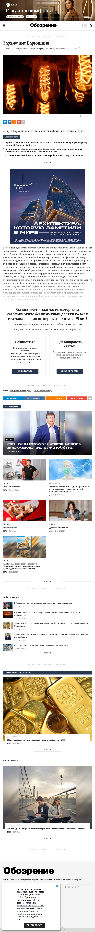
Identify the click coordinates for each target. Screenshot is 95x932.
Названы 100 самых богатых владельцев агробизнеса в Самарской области (44, 155)
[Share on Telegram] (5, 122)
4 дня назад (20, 648)
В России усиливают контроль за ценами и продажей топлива (43, 603)
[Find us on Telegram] (66, 887)
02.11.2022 (18, 743)
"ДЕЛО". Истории (36, 49)
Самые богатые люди (43, 391)
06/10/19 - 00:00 (21, 49)
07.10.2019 (48, 49)
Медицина (54, 483)
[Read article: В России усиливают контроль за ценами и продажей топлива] (8, 605)
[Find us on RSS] (78, 887)
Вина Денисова (10, 528)
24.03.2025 (14, 531)
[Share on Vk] (10, 122)
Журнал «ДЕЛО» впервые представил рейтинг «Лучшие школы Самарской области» (46, 829)
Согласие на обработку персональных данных (30, 906)
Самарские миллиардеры (20, 391)
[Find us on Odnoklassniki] (75, 887)
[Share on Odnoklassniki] (14, 122)
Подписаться (25, 371)
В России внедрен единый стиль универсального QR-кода (41, 645)
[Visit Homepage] (43, 25)
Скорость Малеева (11, 487)
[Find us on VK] (72, 887)
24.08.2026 (16, 451)
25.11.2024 (14, 572)
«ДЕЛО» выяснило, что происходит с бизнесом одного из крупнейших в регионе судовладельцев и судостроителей (23, 566)
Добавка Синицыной (58, 528)
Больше (47, 162)
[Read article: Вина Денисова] (24, 510)
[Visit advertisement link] (47, 10)
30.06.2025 (60, 495)
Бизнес (9, 439)
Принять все (34, 925)
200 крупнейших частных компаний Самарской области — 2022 (36, 740)
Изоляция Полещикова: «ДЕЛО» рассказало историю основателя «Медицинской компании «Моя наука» (69, 489)
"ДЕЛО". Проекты (14, 825)
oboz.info (7, 49)
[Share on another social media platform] (23, 122)
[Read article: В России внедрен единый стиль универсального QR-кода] (8, 647)
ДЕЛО (7, 451)
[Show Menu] (4, 25)
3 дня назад (20, 606)
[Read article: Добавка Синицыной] (70, 510)
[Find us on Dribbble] (69, 887)
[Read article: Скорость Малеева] (24, 469)
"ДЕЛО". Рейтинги (14, 737)
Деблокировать (70, 371)
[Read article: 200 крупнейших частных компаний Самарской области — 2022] (47, 709)
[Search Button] (91, 25)
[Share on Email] (19, 122)
